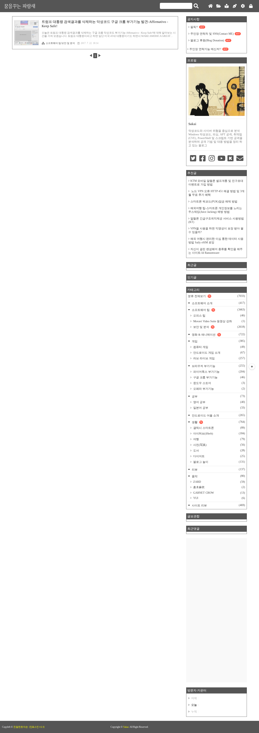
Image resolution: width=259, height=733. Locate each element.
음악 (218, 476)
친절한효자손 (20, 727)
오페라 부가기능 (218, 388)
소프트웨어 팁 (218, 309)
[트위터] (193, 159)
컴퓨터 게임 (218, 347)
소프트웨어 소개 (218, 303)
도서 (218, 450)
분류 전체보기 (216, 296)
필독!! (197, 27)
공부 (218, 396)
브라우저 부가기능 (218, 366)
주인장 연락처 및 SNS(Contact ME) (215, 33)
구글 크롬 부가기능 (218, 377)
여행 (218, 439)
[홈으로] (210, 6)
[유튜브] (221, 159)
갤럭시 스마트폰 (218, 427)
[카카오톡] (230, 159)
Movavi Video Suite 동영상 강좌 (218, 321)
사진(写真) (218, 444)
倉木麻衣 (218, 487)
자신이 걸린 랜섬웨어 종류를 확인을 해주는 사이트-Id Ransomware (215, 251)
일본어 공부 (218, 407)
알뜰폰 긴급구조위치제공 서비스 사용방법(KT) (216, 220)
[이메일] (240, 159)
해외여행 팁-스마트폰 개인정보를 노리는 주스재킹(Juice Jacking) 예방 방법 (215, 210)
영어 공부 (218, 402)
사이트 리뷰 (218, 505)
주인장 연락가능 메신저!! (208, 49)
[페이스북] (202, 159)
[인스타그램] (212, 159)
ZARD (218, 481)
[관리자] (243, 6)
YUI (218, 498)
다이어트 (218, 456)
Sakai (125, 727)
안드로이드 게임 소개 (218, 352)
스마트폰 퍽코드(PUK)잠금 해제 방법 (213, 201)
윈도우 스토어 (218, 383)
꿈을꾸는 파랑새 (19, 6)
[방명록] (227, 6)
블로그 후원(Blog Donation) (210, 40)
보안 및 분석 (218, 327)
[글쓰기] (235, 6)
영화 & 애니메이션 (218, 334)
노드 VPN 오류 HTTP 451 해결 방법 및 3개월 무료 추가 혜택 (216, 193)
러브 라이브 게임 (218, 358)
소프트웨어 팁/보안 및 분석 (60, 43)
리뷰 (218, 469)
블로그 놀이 (218, 461)
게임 (218, 341)
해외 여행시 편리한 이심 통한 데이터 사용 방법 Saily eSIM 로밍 (215, 240)
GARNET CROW (218, 492)
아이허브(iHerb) (218, 433)
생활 (218, 422)
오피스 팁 (218, 315)
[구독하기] (252, 367)
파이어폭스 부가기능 (218, 371)
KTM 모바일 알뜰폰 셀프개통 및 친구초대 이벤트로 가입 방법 (215, 182)
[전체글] (218, 6)
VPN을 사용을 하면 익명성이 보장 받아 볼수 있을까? (215, 230)
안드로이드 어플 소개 (218, 415)
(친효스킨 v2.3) (37, 727)
